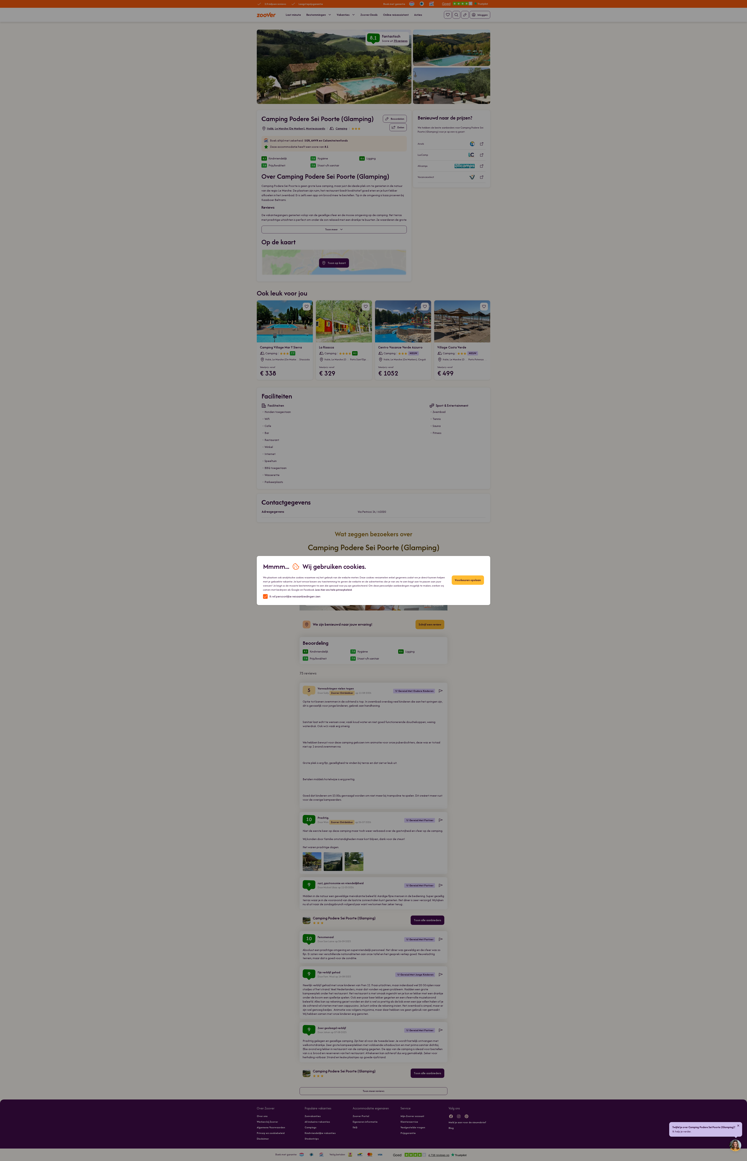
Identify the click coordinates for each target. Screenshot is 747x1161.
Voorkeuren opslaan (468, 580)
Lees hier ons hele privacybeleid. (333, 590)
